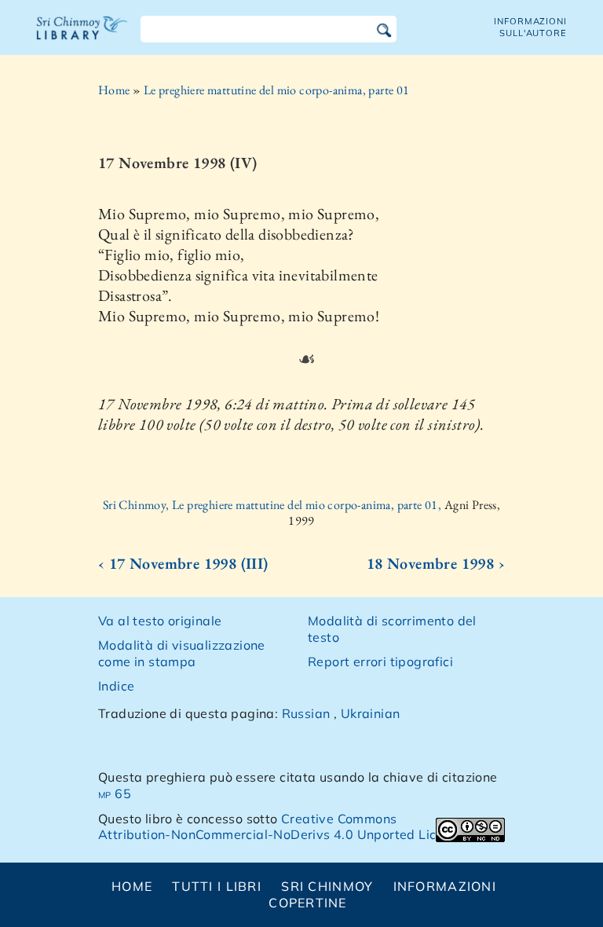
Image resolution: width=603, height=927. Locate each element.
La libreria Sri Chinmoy (82, 37)
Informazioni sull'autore (530, 27)
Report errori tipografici (380, 661)
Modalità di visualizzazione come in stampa (181, 653)
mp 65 (114, 793)
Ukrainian (370, 713)
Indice (116, 686)
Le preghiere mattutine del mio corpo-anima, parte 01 (277, 90)
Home (114, 90)
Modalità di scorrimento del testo (392, 629)
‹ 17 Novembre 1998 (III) (183, 563)
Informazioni (444, 886)
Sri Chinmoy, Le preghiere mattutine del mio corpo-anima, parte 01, (273, 504)
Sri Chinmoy (327, 886)
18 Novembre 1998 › (436, 563)
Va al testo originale (159, 620)
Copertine (308, 903)
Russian (306, 713)
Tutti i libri (216, 886)
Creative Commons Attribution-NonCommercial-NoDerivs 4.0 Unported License (281, 827)
